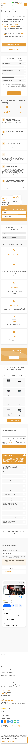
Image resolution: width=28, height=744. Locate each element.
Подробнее (14, 275)
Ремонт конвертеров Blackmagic (8, 678)
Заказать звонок (14, 357)
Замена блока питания (6, 66)
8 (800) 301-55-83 (5, 693)
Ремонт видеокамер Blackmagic (8, 669)
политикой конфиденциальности (19, 219)
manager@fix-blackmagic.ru (7, 700)
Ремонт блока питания (6, 63)
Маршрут (8, 605)
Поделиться (2, 721)
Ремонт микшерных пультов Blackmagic (10, 672)
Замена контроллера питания (7, 70)
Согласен (24, 740)
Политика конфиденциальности (14, 731)
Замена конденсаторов (6, 73)
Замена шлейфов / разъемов (7, 80)
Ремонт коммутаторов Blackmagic (8, 675)
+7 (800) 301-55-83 (17, 2)
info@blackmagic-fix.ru (6, 697)
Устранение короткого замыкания (8, 77)
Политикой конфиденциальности (14, 557)
